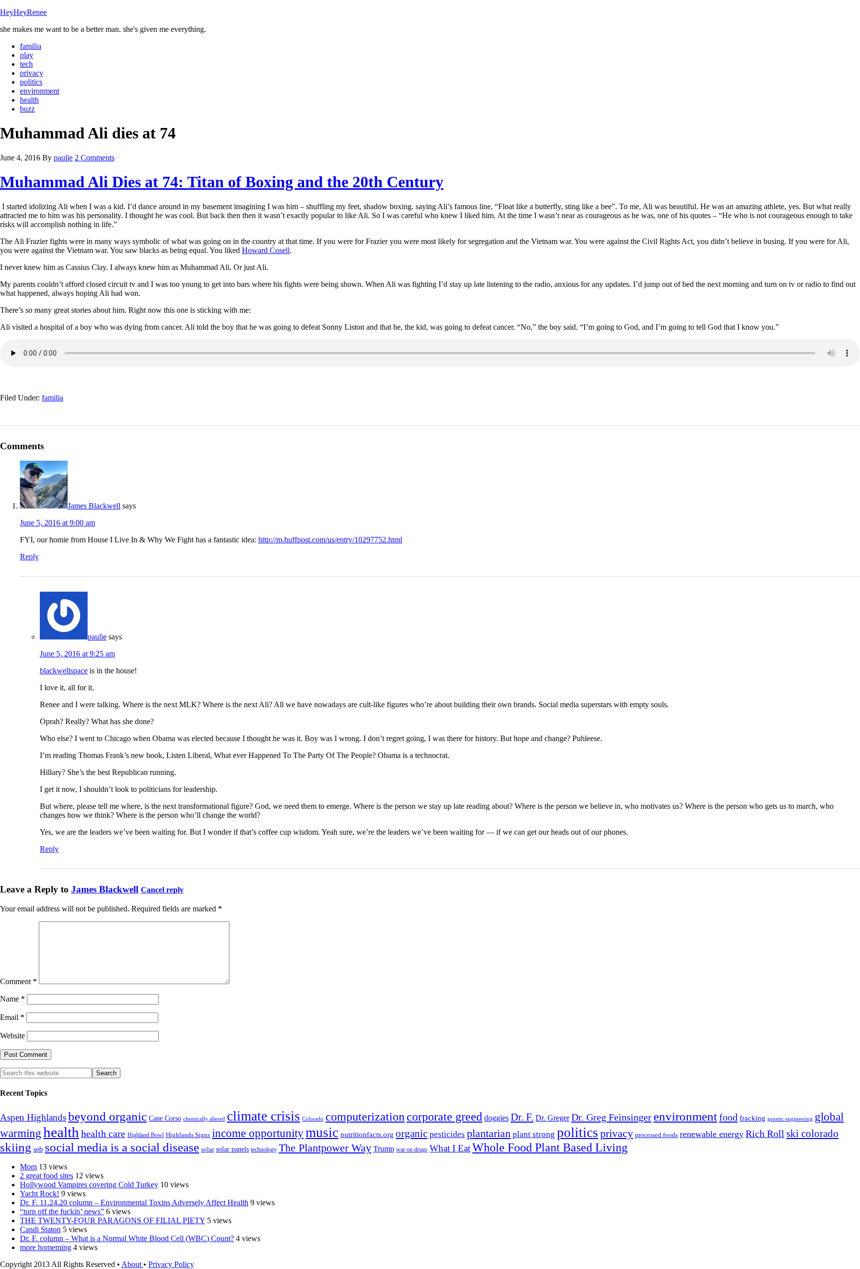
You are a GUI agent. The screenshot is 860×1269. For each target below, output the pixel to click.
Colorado (312, 1119)
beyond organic (107, 1116)
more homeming (45, 1247)
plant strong (534, 1134)
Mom (28, 1166)
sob (38, 1149)
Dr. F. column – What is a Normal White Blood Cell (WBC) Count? (127, 1238)
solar (207, 1149)
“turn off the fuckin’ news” (62, 1211)
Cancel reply (162, 890)
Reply (29, 556)
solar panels (232, 1149)
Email (12, 1017)
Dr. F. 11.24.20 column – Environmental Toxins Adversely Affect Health (134, 1202)
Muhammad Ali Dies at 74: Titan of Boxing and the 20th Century (221, 182)
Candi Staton (40, 1229)
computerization (365, 1116)
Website (12, 1035)
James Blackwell (94, 506)
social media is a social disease (122, 1147)
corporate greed (444, 1116)
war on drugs (412, 1149)
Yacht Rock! (39, 1193)
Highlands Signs (188, 1135)
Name (12, 999)
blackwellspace (64, 670)
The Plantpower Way (325, 1148)
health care (103, 1133)
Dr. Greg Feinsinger (611, 1117)
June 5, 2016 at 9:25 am (77, 653)
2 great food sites (46, 1175)
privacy (616, 1134)
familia (52, 397)
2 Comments (94, 157)
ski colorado (812, 1134)
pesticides (447, 1134)
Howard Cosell (266, 250)
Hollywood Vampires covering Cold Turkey (89, 1184)
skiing (15, 1147)
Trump (383, 1148)
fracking (752, 1118)
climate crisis (263, 1116)
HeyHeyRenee (23, 12)
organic (412, 1134)
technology (264, 1149)
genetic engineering (790, 1119)
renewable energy (712, 1134)
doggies (496, 1118)
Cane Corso (165, 1118)
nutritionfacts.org (367, 1134)
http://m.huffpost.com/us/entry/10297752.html (330, 539)
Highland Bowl (145, 1135)
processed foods (656, 1135)
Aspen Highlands (33, 1117)
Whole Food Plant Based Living (550, 1147)
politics (577, 1132)
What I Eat (450, 1148)
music (322, 1132)
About (132, 1264)
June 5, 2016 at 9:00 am (57, 522)
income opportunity (258, 1133)
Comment (18, 981)
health (61, 1132)
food (728, 1117)
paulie (97, 637)
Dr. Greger (552, 1118)
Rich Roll (765, 1133)
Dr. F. (522, 1117)
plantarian (489, 1134)
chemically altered (204, 1119)
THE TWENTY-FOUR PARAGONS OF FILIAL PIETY (112, 1220)
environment (685, 1116)
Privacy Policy (171, 1264)
